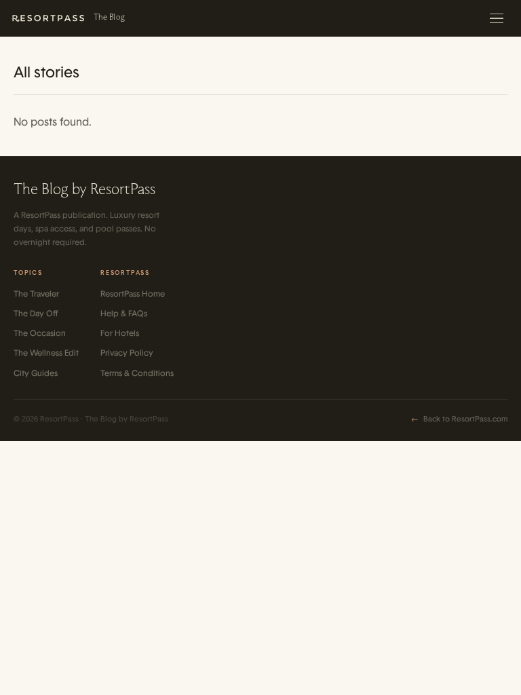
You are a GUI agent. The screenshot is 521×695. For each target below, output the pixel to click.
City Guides (36, 373)
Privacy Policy (126, 353)
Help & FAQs (123, 313)
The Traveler (36, 294)
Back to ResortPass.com (459, 419)
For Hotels (119, 333)
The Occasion (40, 333)
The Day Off (36, 313)
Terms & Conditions (137, 373)
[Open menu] (498, 18)
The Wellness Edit (46, 353)
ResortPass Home (132, 294)
